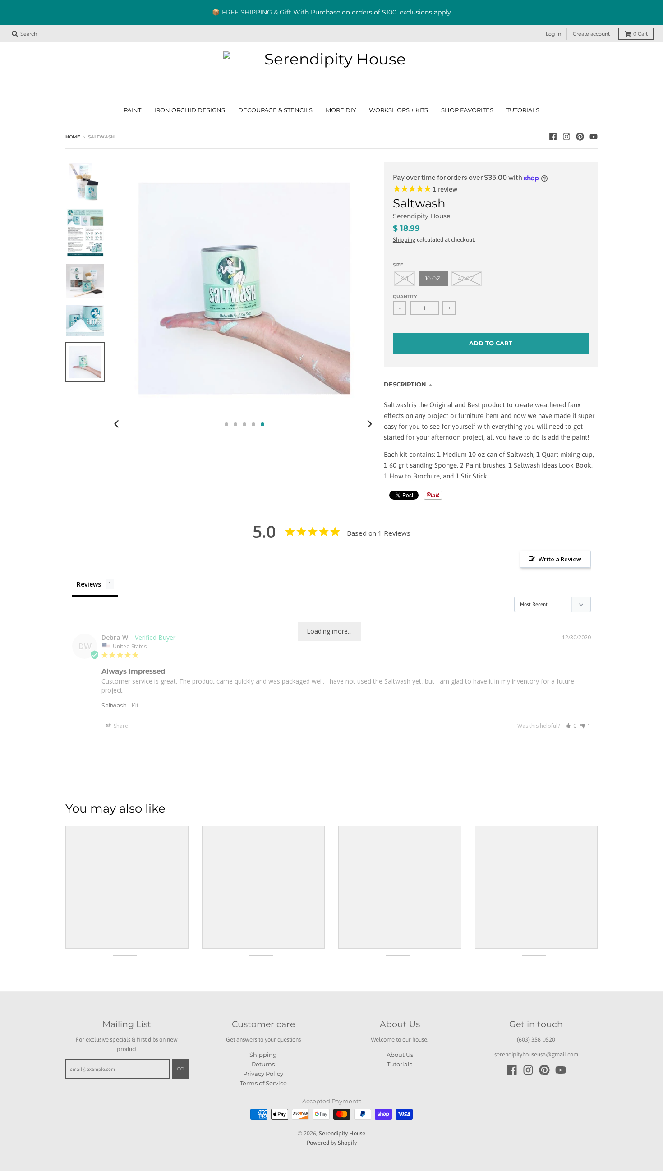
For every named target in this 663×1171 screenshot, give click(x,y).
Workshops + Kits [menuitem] (398, 110)
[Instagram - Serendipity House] (566, 137)
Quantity (405, 296)
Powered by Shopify (332, 1142)
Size (398, 265)
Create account (591, 34)
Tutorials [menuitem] (522, 110)
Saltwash (114, 705)
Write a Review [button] (560, 559)
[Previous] (118, 424)
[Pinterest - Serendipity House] (580, 137)
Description (405, 384)
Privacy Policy (263, 1073)
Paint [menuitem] (132, 110)
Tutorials (399, 1064)
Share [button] (120, 726)
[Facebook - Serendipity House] (553, 137)
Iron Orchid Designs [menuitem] (189, 110)
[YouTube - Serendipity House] (593, 137)
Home (72, 137)
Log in (553, 34)
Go (180, 1069)
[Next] (369, 424)
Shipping (404, 239)
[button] (571, 726)
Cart (640, 34)
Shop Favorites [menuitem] (467, 110)
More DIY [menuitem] (341, 110)
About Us (400, 1054)
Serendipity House (421, 216)
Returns (263, 1064)
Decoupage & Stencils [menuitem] (275, 110)
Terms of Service (263, 1083)
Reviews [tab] (89, 584)
